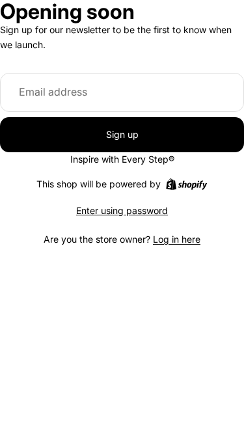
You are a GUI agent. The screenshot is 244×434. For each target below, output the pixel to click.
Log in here (176, 239)
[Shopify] (186, 184)
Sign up (122, 134)
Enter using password (122, 210)
